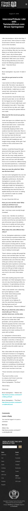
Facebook (17, 458)
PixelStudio (14, 506)
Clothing (3, 468)
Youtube (17, 464)
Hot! (2, 458)
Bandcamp (18, 468)
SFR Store (17, 478)
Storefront (3, 454)
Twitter (17, 454)
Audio (2, 464)
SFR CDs (3, 474)
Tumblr (17, 471)
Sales (2, 461)
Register (3, 484)
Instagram (17, 461)
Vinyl (2, 478)
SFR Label (18, 481)
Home (8, 4)
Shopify (17, 504)
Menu (26, 4)
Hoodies (3, 481)
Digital (2, 471)
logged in (12, 419)
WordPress (10, 504)
